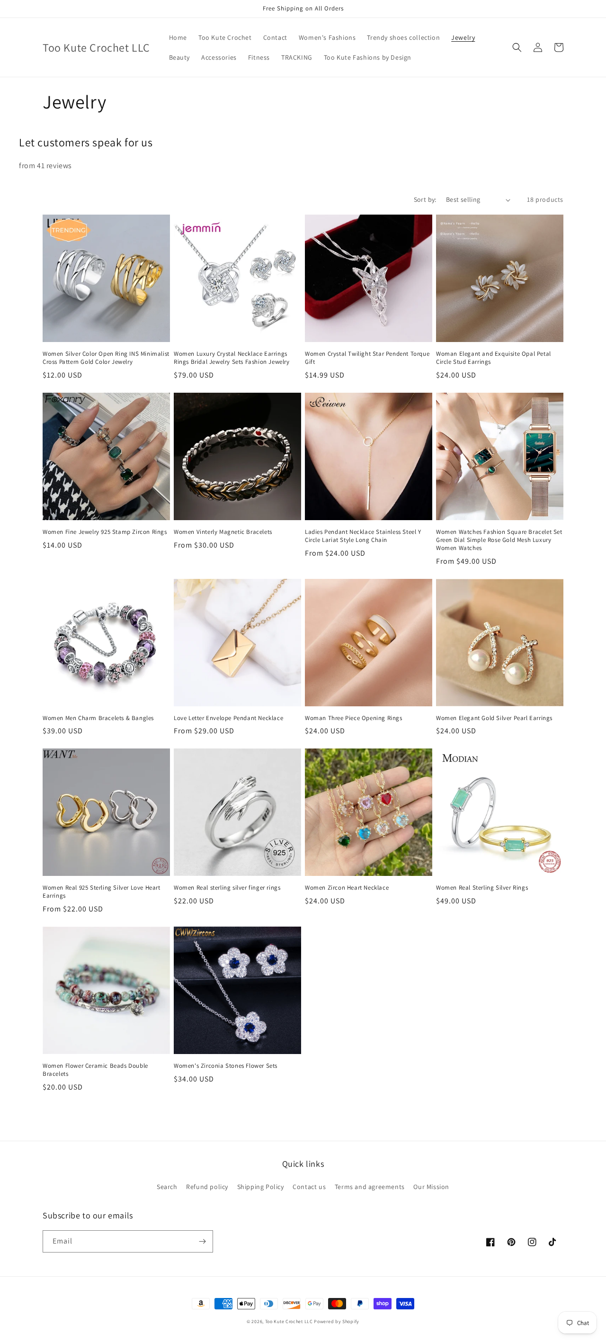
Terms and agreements (370, 1186)
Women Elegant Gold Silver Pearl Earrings (494, 718)
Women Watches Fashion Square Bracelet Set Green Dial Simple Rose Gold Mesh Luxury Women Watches (499, 540)
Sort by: (425, 199)
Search (167, 1186)
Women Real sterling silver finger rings (227, 888)
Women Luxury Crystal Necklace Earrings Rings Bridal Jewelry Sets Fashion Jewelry (232, 358)
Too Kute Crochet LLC (289, 1321)
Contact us (309, 1186)
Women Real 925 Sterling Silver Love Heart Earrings (101, 892)
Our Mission (431, 1186)
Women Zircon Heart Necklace (347, 888)
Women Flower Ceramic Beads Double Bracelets (95, 1070)
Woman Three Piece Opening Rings (353, 718)
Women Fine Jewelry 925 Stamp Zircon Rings (105, 532)
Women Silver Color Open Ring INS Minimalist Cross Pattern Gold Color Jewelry (106, 358)
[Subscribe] (202, 1241)
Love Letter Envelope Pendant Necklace (228, 718)
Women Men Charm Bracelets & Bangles (98, 718)
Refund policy (207, 1186)
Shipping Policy (260, 1186)
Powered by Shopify (336, 1321)
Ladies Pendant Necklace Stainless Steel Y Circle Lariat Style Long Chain (363, 536)
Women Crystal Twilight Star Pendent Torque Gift (367, 358)
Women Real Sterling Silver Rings (482, 888)
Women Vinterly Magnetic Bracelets (223, 532)
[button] (517, 47)
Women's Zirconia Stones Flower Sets (225, 1066)
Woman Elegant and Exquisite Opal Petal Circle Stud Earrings (493, 358)
